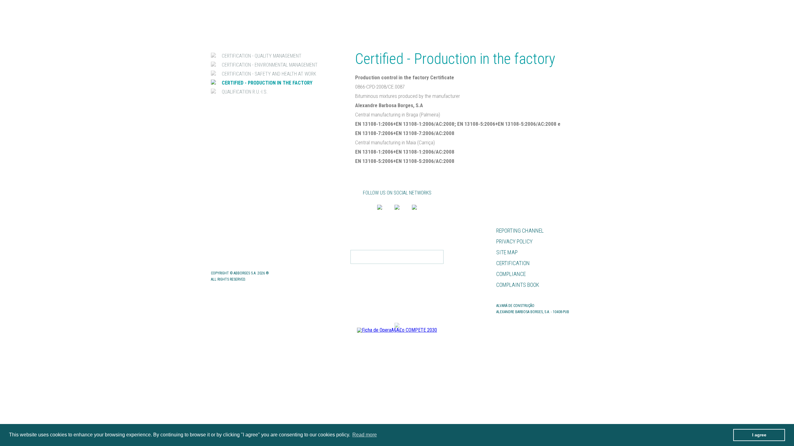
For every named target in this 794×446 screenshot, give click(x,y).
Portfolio (573, 21)
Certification (513, 263)
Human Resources (234, 230)
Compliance (511, 274)
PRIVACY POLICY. (418, 270)
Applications (228, 241)
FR (580, 8)
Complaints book (517, 285)
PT (559, 8)
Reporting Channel (520, 230)
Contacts (224, 252)
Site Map (507, 252)
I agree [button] (759, 434)
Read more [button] (364, 434)
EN (570, 8)
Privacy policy (514, 241)
